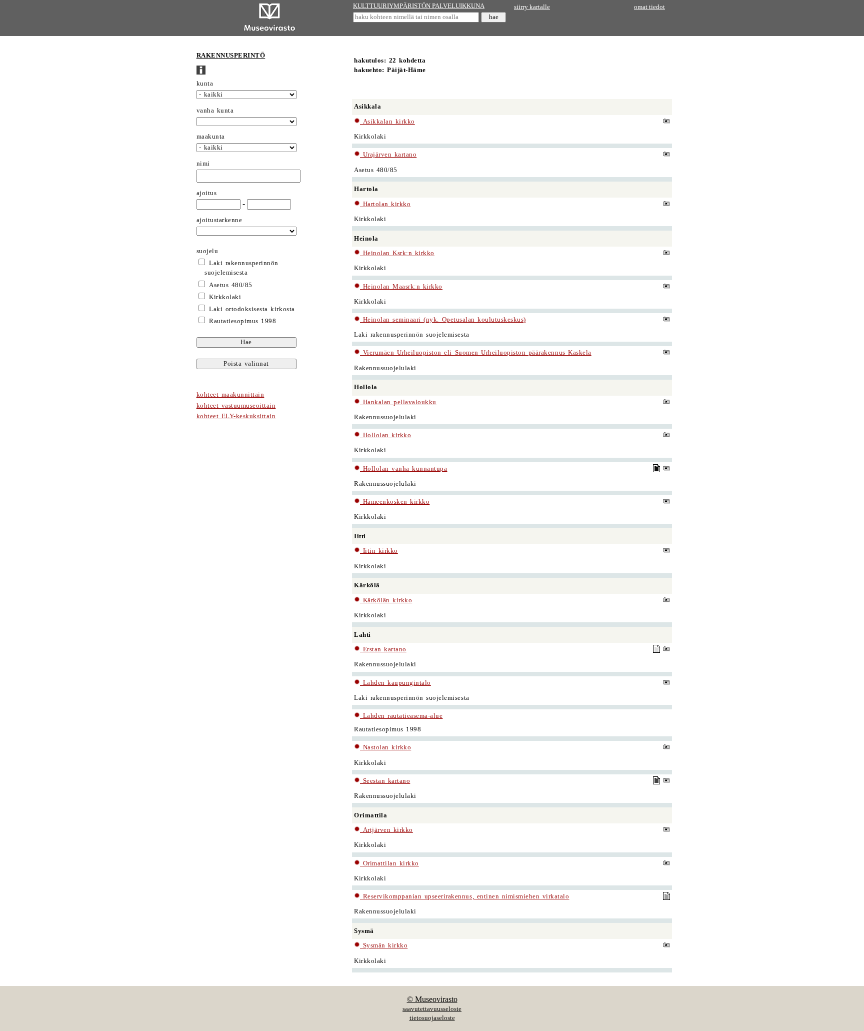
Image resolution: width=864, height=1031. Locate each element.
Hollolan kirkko (385, 435)
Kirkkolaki (225, 297)
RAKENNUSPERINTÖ (231, 55)
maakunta (210, 136)
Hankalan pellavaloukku (398, 402)
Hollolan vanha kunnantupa (403, 468)
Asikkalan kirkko (387, 121)
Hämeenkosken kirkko (395, 501)
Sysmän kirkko (384, 945)
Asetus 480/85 (230, 285)
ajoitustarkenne (219, 220)
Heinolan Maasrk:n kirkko (401, 286)
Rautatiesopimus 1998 (242, 321)
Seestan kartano (385, 780)
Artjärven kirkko (386, 829)
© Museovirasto (432, 999)
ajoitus (206, 193)
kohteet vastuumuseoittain (236, 405)
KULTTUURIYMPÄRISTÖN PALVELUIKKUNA (418, 6)
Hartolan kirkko (385, 204)
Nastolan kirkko (385, 747)
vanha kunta (215, 110)
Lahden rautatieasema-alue (401, 715)
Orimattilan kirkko (389, 863)
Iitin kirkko (379, 550)
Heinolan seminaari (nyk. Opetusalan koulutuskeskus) (443, 319)
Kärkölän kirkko (386, 600)
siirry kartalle (532, 7)
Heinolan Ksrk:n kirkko (397, 253)
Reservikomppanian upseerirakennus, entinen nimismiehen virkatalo (465, 896)
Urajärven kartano (388, 154)
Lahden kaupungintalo (395, 682)
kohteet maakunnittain (230, 394)
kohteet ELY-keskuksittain (236, 416)
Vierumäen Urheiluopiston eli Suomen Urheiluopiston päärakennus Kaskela (476, 352)
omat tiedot (649, 7)
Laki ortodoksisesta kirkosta (251, 309)
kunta (205, 83)
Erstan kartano (383, 649)
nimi (203, 163)
